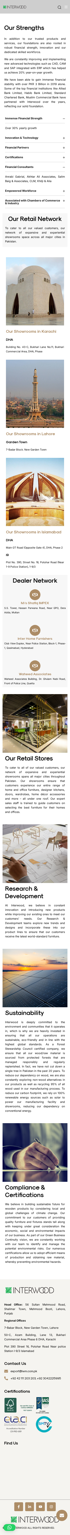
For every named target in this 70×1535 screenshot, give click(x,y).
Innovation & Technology (21, 137)
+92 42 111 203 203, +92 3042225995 (36, 1378)
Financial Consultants (19, 167)
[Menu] (66, 7)
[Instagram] (51, 1506)
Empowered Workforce (20, 190)
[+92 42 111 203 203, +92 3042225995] (6, 1378)
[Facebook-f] (18, 1506)
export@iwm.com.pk (24, 1371)
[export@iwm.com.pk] (6, 1371)
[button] (35, 118)
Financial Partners (17, 147)
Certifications (14, 157)
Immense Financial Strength (23, 118)
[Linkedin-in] (29, 1506)
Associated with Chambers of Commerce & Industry (32, 202)
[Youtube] (40, 1506)
